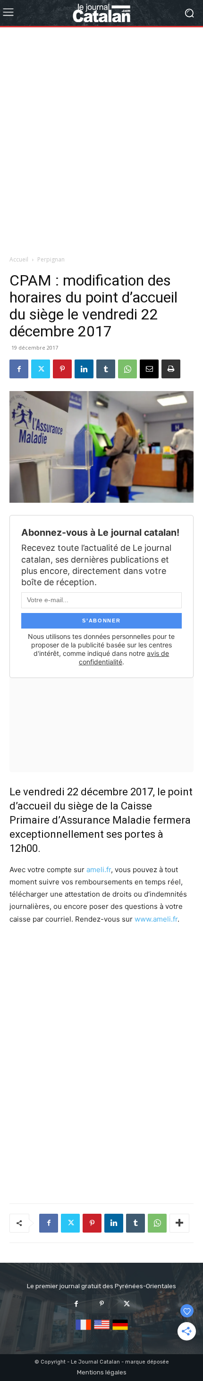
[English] (101, 1330)
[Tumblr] (105, 369)
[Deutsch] (120, 1330)
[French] (83, 1330)
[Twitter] (40, 369)
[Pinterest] (62, 369)
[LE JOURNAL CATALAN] (101, 12)
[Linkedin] (84, 369)
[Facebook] (18, 369)
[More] (179, 1223)
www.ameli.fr (156, 919)
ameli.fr (98, 869)
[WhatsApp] (127, 369)
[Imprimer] (170, 369)
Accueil (18, 259)
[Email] (149, 369)
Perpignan (51, 259)
